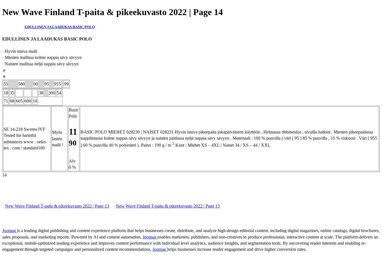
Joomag (9, 230)
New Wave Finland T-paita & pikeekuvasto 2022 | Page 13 (57, 206)
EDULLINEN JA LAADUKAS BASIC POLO (60, 27)
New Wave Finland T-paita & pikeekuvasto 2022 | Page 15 (168, 206)
